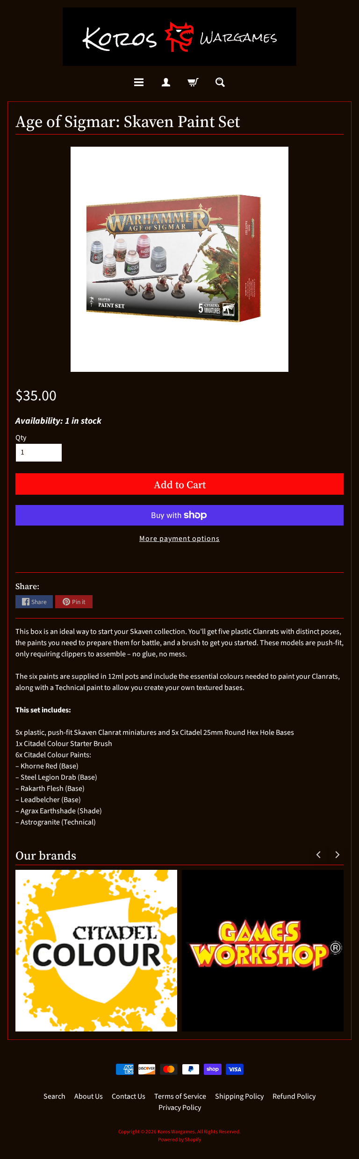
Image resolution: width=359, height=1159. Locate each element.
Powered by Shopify (179, 1139)
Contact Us (128, 1096)
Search (54, 1096)
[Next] (337, 855)
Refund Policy (294, 1096)
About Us (88, 1096)
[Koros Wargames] (179, 36)
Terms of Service (180, 1096)
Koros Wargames (176, 1131)
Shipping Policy (239, 1096)
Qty (20, 438)
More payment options (179, 538)
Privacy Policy (179, 1107)
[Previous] (319, 855)
